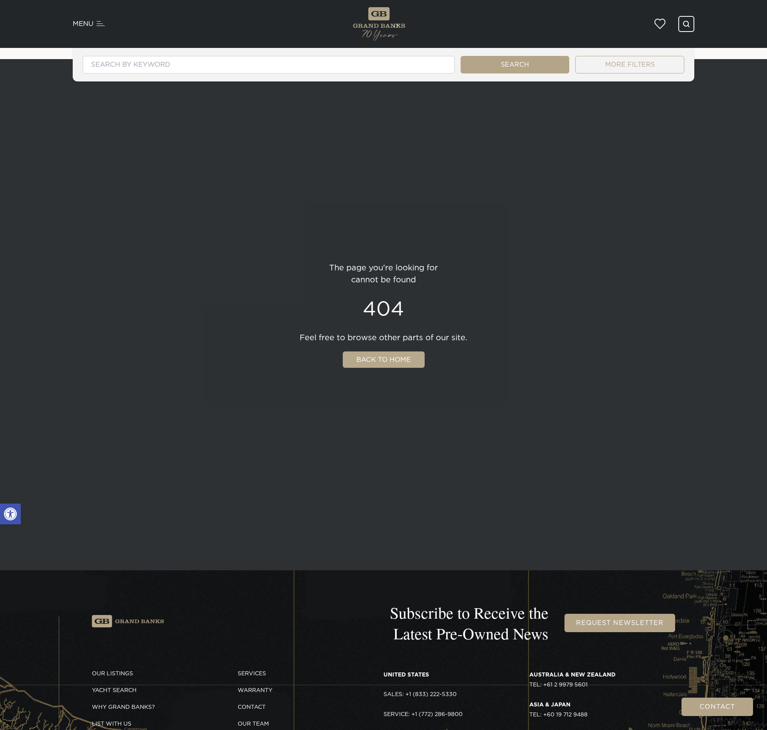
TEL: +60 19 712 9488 (558, 709)
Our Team (253, 723)
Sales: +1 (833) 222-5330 (420, 694)
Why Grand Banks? (123, 707)
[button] (10, 514)
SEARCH (515, 64)
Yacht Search (114, 690)
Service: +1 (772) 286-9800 (423, 714)
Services (252, 673)
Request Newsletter (620, 623)
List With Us (111, 723)
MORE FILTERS (630, 64)
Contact (717, 706)
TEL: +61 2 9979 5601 (572, 679)
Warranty (255, 690)
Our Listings (112, 673)
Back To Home (383, 359)
